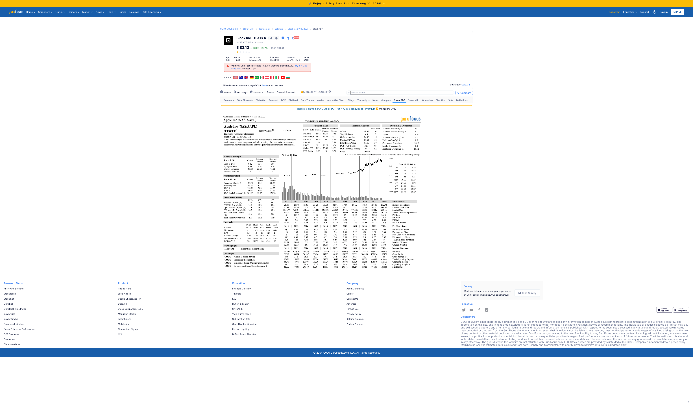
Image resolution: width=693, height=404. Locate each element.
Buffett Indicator (240, 303)
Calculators (9, 339)
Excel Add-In (124, 293)
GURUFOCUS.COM (229, 29)
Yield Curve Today (241, 314)
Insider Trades (11, 319)
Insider (320, 100)
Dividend (293, 100)
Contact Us (352, 298)
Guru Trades (307, 100)
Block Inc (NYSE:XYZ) (298, 29)
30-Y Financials (245, 100)
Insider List (9, 314)
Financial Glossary (241, 288)
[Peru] (272, 77)
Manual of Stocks (127, 314)
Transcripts (363, 100)
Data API (122, 303)
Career (349, 293)
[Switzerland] (283, 77)
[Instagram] (486, 310)
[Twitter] (464, 310)
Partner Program (354, 324)
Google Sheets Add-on (129, 298)
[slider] (243, 52)
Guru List (8, 303)
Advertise (351, 303)
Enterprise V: (255, 60)
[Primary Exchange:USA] (235, 77)
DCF (283, 100)
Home (30, 11)
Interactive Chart (336, 100)
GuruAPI (465, 84)
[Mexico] (262, 77)
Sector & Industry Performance (19, 329)
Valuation (261, 100)
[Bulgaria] (288, 77)
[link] (229, 28)
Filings (351, 100)
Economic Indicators (14, 324)
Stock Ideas (10, 293)
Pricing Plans (124, 288)
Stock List (9, 298)
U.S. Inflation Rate (241, 319)
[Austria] (267, 77)
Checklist (441, 100)
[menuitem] (228, 100)
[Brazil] (257, 77)
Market (86, 11)
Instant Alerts (124, 319)
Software (279, 29)
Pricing (123, 11)
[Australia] (241, 77)
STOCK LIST (248, 29)
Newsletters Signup (128, 329)
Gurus (59, 11)
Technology (264, 29)
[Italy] (277, 77)
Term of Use (352, 309)
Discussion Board (12, 344)
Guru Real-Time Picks (15, 309)
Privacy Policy (353, 314)
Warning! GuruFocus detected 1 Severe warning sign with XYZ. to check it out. (269, 67)
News (99, 11)
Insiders (73, 11)
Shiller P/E (237, 309)
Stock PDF (399, 100)
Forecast (273, 100)
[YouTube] (471, 310)
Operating (427, 100)
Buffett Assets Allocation (244, 334)
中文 (120, 334)
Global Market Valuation (244, 324)
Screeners (44, 11)
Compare (465, 92)
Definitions (462, 100)
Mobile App (123, 324)
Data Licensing (151, 11)
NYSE (239, 42)
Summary (229, 100)
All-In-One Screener (14, 288)
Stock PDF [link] (318, 29)
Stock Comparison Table (130, 309)
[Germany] (252, 77)
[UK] (247, 77)
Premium (336, 108)
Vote (450, 100)
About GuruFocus (355, 288)
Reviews (134, 11)
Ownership (413, 100)
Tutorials (236, 293)
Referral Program (354, 319)
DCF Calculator (11, 334)
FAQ (234, 298)
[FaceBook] (479, 310)
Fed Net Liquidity (240, 329)
